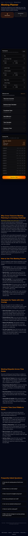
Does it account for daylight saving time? (12, 493)
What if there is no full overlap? (10, 488)
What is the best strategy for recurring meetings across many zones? (13, 514)
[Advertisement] (14, 33)
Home (2, 2)
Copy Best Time (14, 177)
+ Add (24, 51)
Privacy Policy (23, 532)
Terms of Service (16, 532)
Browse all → (23, 93)
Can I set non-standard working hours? (12, 503)
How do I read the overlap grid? (10, 509)
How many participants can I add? (11, 498)
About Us (10, 532)
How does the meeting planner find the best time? (12, 483)
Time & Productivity (9, 2)
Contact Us (14, 534)
